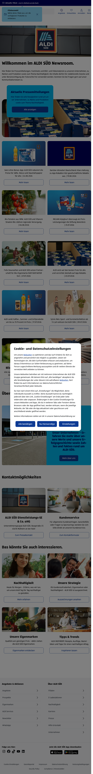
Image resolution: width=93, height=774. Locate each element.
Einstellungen (68, 424)
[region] (45, 387)
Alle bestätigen (25, 424)
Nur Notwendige (47, 424)
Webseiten (27, 354)
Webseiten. (64, 380)
